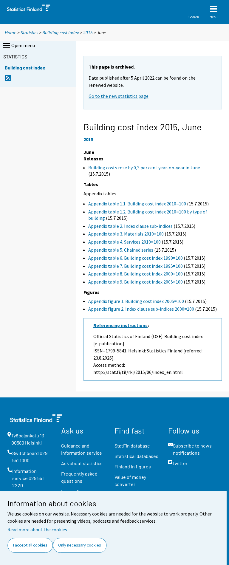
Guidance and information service (81, 449)
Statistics (29, 32)
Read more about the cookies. (37, 530)
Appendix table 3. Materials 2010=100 (126, 234)
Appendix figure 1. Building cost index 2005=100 (136, 301)
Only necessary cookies (79, 545)
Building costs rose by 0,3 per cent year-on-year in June (144, 168)
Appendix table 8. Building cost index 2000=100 (135, 274)
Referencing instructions (120, 325)
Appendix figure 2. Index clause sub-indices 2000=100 (141, 309)
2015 (88, 32)
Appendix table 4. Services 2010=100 (124, 242)
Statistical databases (136, 456)
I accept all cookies (30, 545)
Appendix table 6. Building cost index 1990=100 (135, 258)
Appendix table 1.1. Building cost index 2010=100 (137, 204)
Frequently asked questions (79, 477)
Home (10, 32)
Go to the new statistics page (118, 96)
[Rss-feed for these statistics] (8, 80)
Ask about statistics (82, 463)
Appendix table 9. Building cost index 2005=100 (135, 282)
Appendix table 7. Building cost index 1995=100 (135, 266)
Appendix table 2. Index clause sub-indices (130, 226)
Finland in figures (132, 466)
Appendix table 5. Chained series (120, 250)
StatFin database (132, 445)
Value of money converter (130, 480)
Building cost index (60, 32)
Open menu (23, 45)
